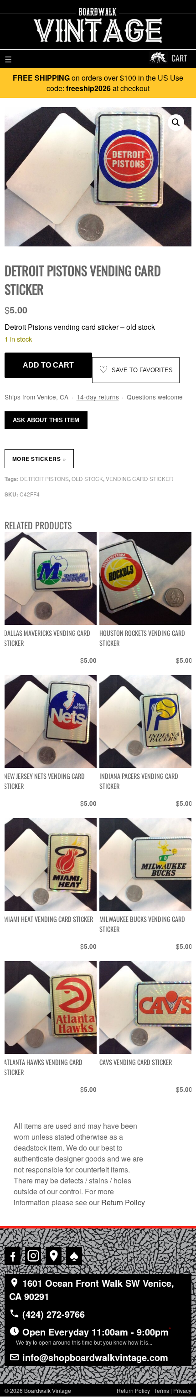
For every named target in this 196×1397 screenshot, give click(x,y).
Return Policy (123, 1202)
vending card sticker (139, 478)
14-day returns (98, 396)
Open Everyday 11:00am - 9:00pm (93, 1335)
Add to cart (48, 365)
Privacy (182, 1390)
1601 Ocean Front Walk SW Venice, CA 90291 (91, 1289)
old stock (87, 478)
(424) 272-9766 (52, 1313)
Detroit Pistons (44, 478)
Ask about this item (46, 420)
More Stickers (39, 459)
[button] (176, 122)
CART (179, 58)
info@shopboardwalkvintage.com (94, 1357)
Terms (161, 1390)
